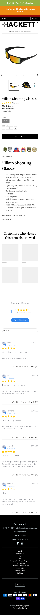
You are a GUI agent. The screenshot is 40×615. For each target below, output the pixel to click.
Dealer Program (20, 563)
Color (4, 117)
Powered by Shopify (20, 608)
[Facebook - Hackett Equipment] (18, 543)
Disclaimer (6, 220)
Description (7, 157)
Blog (20, 556)
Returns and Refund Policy (13, 215)
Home (11, 31)
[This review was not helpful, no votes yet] (35, 367)
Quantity (5, 125)
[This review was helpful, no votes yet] (32, 367)
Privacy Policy (20, 568)
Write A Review (20, 320)
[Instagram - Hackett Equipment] (22, 543)
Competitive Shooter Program (20, 561)
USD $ (19, 585)
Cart (35, 18)
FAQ (20, 558)
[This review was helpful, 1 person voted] (32, 475)
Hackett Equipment (23, 606)
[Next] (37, 75)
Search (20, 551)
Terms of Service (20, 571)
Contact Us (20, 554)
